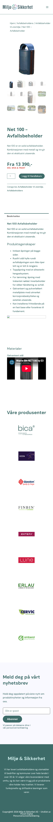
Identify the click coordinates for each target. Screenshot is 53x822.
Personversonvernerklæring (26, 816)
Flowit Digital (26, 814)
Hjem (12, 23)
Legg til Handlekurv (32, 176)
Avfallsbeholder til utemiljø (30, 187)
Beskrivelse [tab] (13, 216)
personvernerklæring (17, 727)
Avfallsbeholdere (25, 23)
